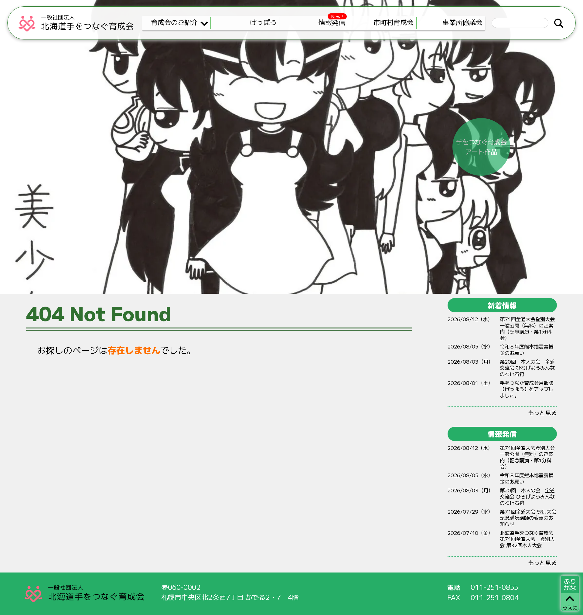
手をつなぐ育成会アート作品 (481, 146)
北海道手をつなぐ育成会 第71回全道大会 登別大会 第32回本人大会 (527, 539)
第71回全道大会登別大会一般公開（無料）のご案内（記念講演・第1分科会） (527, 328)
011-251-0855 (494, 587)
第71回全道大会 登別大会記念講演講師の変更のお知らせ (528, 518)
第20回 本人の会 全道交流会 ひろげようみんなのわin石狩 (527, 368)
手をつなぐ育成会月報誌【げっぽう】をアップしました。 (526, 389)
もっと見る (542, 412)
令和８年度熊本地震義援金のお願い (526, 349)
